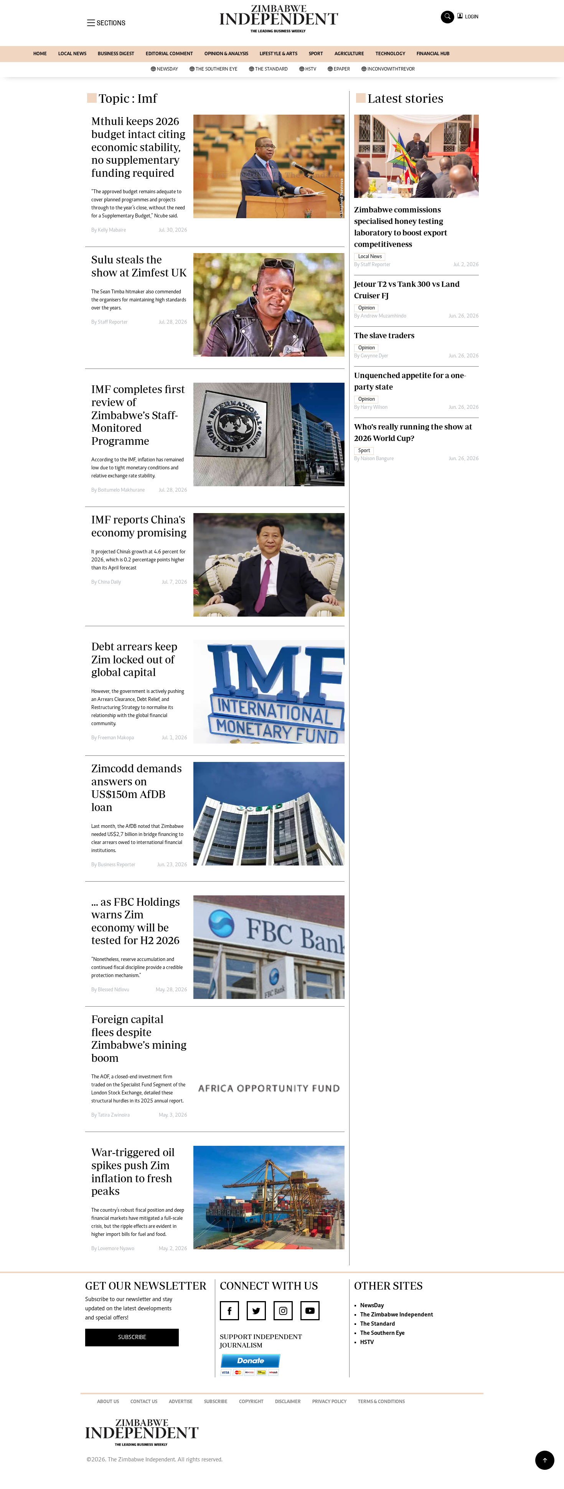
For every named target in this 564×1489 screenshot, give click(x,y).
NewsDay (167, 69)
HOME (40, 54)
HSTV (310, 69)
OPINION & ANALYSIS (226, 54)
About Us (108, 1402)
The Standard (271, 69)
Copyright (251, 1402)
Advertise (181, 1402)
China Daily (109, 582)
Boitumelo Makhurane (121, 490)
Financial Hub (433, 54)
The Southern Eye (216, 69)
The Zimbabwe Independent (396, 1315)
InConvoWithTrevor (391, 69)
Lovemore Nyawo (116, 1249)
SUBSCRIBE (132, 1337)
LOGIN (470, 16)
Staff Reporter (113, 322)
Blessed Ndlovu (113, 990)
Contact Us (143, 1402)
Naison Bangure (377, 459)
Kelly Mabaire (112, 230)
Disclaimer (288, 1402)
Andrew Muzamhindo (383, 316)
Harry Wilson (374, 407)
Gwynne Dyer (374, 356)
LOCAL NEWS (72, 54)
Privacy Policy (329, 1402)
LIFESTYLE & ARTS (278, 54)
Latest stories (406, 98)
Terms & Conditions (381, 1402)
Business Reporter (116, 865)
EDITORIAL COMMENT (169, 54)
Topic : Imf (128, 98)
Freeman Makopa (116, 738)
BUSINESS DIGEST (116, 54)
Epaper (342, 69)
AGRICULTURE (349, 54)
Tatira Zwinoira (114, 1115)
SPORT (316, 54)
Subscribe (216, 1402)
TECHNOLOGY (390, 54)
